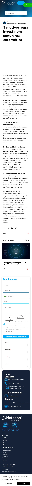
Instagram (5, 454)
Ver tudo (26, 240)
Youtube (4, 458)
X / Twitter (5, 456)
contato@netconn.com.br (16, 379)
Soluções (4, 437)
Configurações (8, 483)
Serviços (4, 439)
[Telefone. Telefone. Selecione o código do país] (5, 296)
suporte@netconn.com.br (15, 406)
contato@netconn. (7, 471)
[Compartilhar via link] (16, 228)
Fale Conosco (6, 446)
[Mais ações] (28, 23)
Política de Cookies (7, 466)
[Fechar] (30, 476)
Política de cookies (15, 479)
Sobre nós (5, 435)
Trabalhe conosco (13, 396)
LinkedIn (4, 453)
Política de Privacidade (9, 464)
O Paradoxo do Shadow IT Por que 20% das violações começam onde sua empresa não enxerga (16, 263)
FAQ (3, 444)
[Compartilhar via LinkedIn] (12, 228)
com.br (14, 471)
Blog (3, 442)
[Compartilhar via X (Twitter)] (8, 228)
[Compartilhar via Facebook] (4, 228)
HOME (3, 433)
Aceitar (23, 483)
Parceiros (4, 440)
